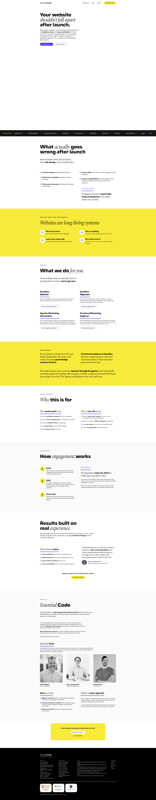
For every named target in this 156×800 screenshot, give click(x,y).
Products (113, 762)
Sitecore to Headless (62, 769)
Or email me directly (78, 735)
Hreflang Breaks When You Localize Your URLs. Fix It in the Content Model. (91, 765)
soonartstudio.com (137, 133)
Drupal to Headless (62, 765)
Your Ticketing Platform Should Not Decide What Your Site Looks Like (92, 767)
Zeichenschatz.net (74, 686)
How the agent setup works (48, 328)
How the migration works (88, 306)
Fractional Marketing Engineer (46, 766)
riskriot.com (97, 133)
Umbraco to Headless (63, 768)
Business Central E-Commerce (46, 778)
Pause (150, 133)
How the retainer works (87, 328)
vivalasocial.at (84, 133)
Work (112, 763)
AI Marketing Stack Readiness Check (46, 770)
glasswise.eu (58, 133)
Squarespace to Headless (63, 772)
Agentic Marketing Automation (46, 765)
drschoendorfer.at (122, 133)
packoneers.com (71, 133)
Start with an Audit (110, 3)
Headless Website (44, 763)
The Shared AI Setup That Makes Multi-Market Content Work (90, 770)
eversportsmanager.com (42, 133)
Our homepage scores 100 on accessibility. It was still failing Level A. (91, 768)
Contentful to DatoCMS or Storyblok (64, 776)
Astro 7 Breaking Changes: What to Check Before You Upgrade (90, 775)
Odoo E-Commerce (44, 776)
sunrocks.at (109, 133)
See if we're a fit (60, 44)
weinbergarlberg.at (25, 133)
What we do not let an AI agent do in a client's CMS (88, 771)
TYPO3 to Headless (62, 766)
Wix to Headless (61, 774)
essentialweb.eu (99, 418)
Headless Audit (43, 768)
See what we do (45, 44)
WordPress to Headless (63, 762)
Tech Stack (113, 765)
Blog (112, 766)
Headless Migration (44, 762)
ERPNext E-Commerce (45, 775)
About (92, 3)
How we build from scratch (48, 306)
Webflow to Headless (63, 763)
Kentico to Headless (62, 771)
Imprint (60, 794)
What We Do (86, 3)
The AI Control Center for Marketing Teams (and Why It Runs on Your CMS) (92, 774)
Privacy (64, 794)
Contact (99, 3)
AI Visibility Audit (43, 772)
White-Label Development (45, 773)
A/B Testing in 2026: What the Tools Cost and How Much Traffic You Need (91, 763)
